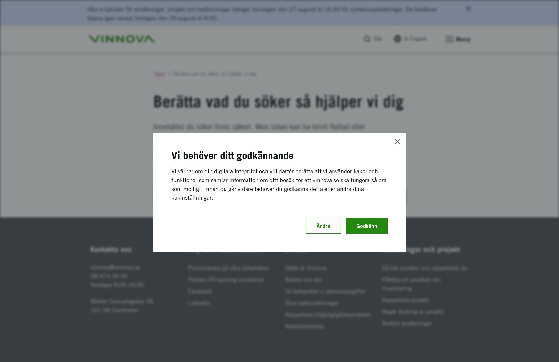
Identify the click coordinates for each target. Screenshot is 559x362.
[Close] (397, 141)
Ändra (323, 226)
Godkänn (366, 226)
